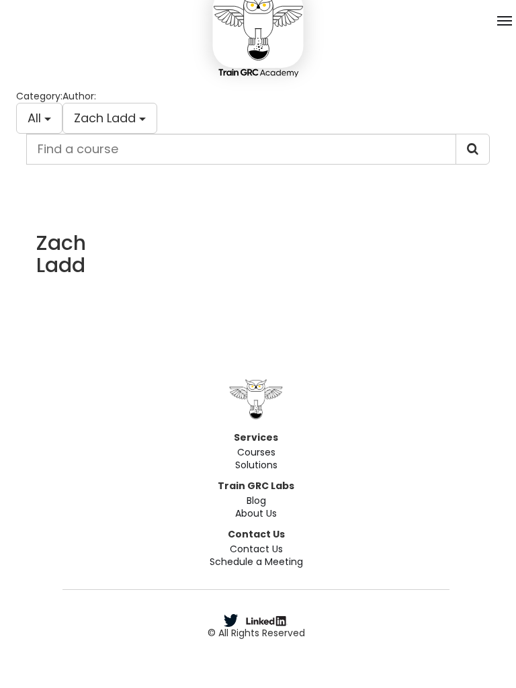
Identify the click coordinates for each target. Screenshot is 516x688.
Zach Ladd (106, 118)
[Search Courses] (473, 149)
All (36, 118)
